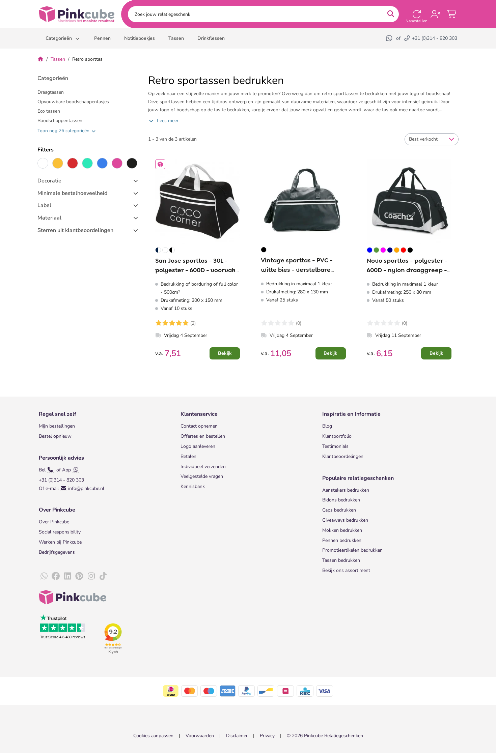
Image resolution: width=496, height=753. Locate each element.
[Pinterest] (79, 576)
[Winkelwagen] (452, 14)
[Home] (40, 59)
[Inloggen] (435, 14)
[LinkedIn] (67, 576)
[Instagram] (91, 576)
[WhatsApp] (390, 38)
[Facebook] (56, 576)
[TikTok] (103, 576)
